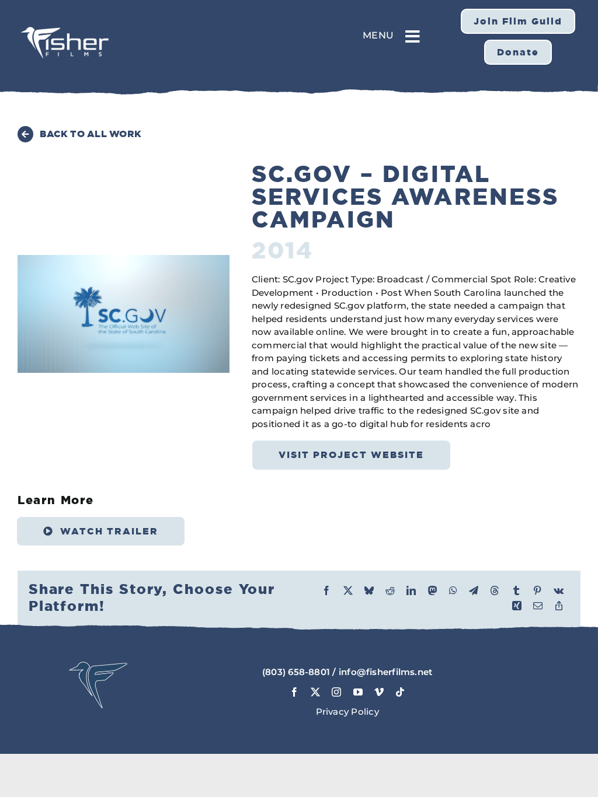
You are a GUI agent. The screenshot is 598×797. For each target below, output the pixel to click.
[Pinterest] (537, 590)
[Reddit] (390, 590)
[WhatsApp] (453, 590)
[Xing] (516, 605)
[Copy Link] (558, 605)
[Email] (537, 605)
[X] (348, 590)
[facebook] (294, 692)
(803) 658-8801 (296, 671)
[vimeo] (379, 692)
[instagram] (336, 692)
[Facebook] (326, 590)
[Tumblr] (516, 590)
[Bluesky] (369, 590)
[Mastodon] (432, 590)
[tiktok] (400, 692)
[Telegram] (473, 590)
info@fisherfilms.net (386, 671)
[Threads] (494, 590)
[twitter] (315, 692)
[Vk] (558, 590)
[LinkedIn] (411, 590)
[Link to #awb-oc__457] (412, 37)
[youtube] (358, 692)
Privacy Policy (347, 711)
